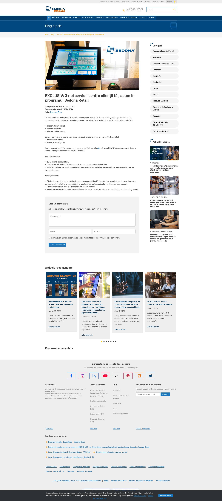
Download (117, 403)
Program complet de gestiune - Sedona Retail (66, 442)
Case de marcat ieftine (55, 471)
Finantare (147, 1)
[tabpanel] (61, 302)
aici (98, 148)
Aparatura (56, 18)
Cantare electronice (119, 467)
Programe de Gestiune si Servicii (106, 18)
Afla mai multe (54, 327)
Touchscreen (65, 467)
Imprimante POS (97, 414)
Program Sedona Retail (97, 420)
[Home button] (49, 18)
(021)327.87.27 (134, 10)
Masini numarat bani (138, 467)
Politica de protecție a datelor (141, 480)
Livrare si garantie (120, 413)
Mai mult (49, 429)
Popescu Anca (56, 112)
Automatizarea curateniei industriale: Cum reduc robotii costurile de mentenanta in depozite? (163, 203)
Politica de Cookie (140, 496)
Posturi (156, 95)
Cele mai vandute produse (163, 63)
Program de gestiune (81, 467)
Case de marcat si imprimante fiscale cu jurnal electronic (99, 393)
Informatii (157, 76)
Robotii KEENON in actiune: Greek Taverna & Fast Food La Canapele (61, 304)
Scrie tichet (125, 1)
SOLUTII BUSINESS (87, 18)
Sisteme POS (51, 467)
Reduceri (156, 116)
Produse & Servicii (160, 101)
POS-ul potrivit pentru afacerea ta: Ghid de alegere (160, 303)
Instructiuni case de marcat (121, 396)
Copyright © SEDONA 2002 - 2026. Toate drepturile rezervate (76, 480)
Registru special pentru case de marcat (111, 452)
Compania (152, 18)
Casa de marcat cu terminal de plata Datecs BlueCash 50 (71, 457)
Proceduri (117, 390)
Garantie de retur (136, 1)
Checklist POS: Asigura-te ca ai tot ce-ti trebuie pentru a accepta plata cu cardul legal (127, 304)
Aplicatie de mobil (84, 471)
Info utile (143, 18)
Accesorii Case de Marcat (163, 51)
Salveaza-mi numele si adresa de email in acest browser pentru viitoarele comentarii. (85, 238)
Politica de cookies (119, 480)
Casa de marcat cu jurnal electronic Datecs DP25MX (69, 452)
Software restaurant (156, 467)
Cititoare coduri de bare (97, 407)
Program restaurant (100, 467)
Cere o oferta (103, 1)
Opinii (155, 88)
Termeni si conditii (162, 480)
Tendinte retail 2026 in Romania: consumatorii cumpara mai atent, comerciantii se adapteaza (164, 169)
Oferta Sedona (114, 1)
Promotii (134, 18)
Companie (157, 70)
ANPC (106, 480)
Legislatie (157, 82)
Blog (154, 1)
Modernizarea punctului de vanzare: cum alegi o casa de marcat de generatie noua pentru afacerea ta (163, 238)
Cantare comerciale (98, 401)
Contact (161, 1)
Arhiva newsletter (143, 429)
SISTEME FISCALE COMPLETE (70, 18)
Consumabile (124, 18)
